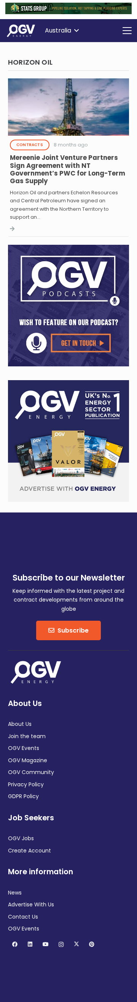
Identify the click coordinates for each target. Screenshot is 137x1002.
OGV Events (23, 748)
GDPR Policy (23, 796)
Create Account (29, 850)
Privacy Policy (26, 784)
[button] (61, 30)
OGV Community (31, 772)
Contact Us (23, 917)
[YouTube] (45, 944)
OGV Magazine (27, 760)
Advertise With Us (31, 904)
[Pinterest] (92, 944)
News (15, 892)
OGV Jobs (21, 838)
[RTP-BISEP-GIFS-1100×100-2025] (68, 12)
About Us (20, 724)
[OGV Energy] (21, 30)
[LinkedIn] (30, 944)
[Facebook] (14, 944)
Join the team (27, 736)
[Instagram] (61, 944)
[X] (76, 944)
